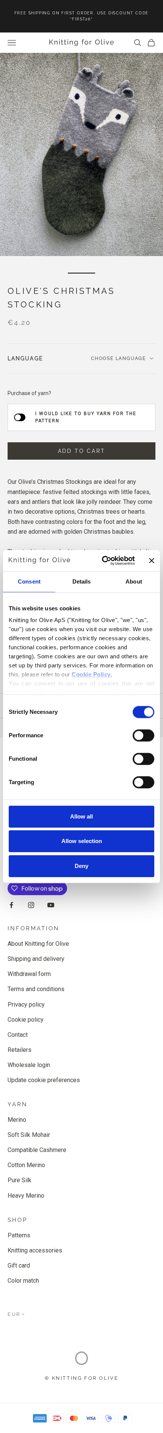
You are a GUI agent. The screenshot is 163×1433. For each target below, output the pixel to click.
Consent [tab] (29, 581)
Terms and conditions (36, 989)
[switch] (143, 735)
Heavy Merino (26, 1195)
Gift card (19, 1265)
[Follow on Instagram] (31, 905)
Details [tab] (81, 581)
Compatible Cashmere (37, 1150)
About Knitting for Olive (38, 943)
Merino (17, 1119)
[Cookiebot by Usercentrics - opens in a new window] (102, 560)
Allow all (81, 816)
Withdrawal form (29, 973)
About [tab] (133, 581)
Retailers (19, 1049)
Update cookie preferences (44, 1080)
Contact (18, 1034)
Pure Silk (19, 1180)
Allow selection (81, 841)
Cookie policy (26, 1019)
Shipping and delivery (36, 958)
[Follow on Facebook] (11, 905)
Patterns (19, 1235)
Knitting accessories (35, 1250)
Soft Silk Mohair (29, 1134)
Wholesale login (29, 1065)
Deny (81, 866)
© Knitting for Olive (82, 1378)
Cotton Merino (26, 1165)
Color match (23, 1280)
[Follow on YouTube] (51, 905)
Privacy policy (26, 1004)
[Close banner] (151, 560)
